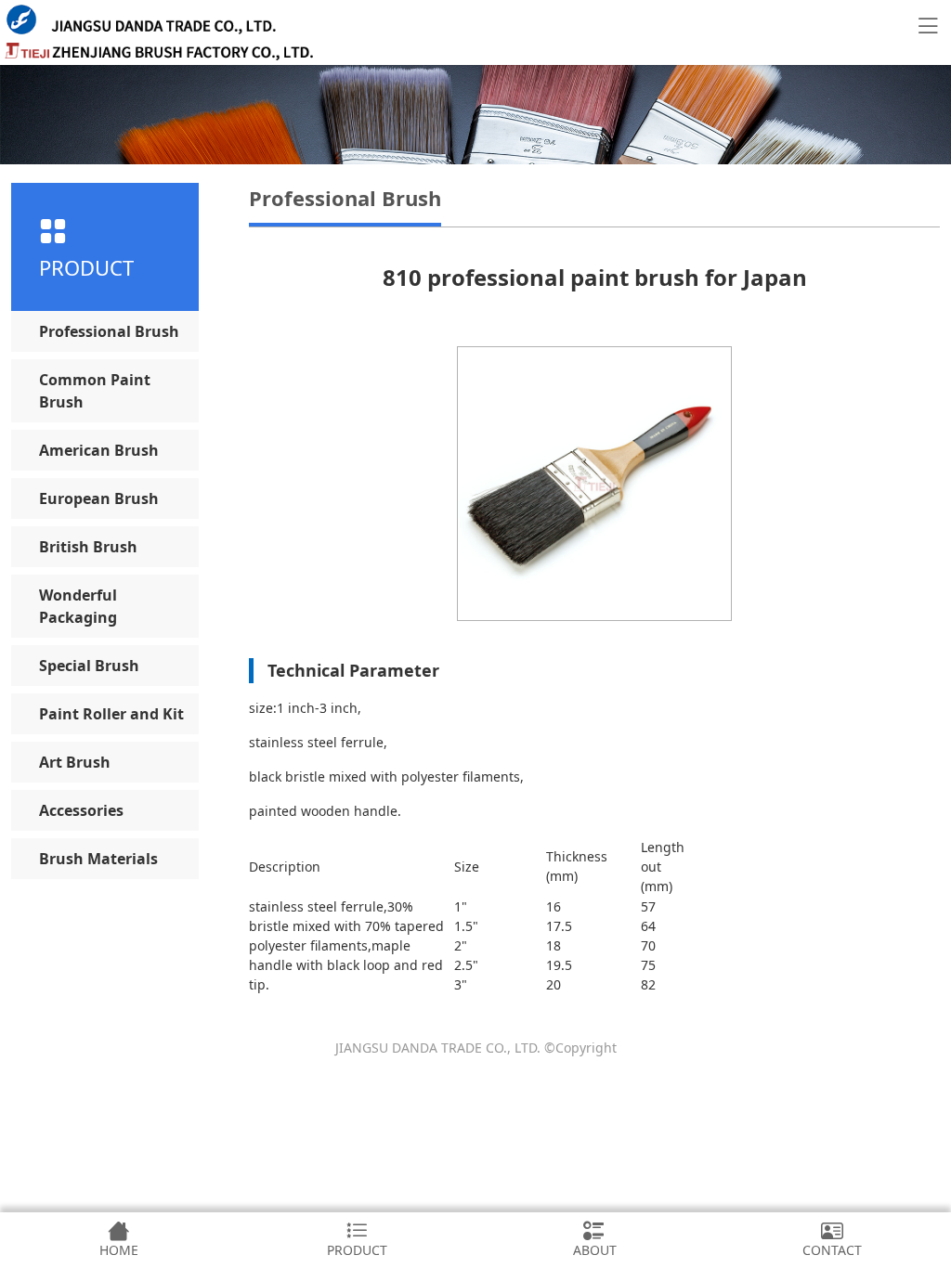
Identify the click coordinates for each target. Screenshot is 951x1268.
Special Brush (89, 665)
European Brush (99, 498)
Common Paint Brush (94, 390)
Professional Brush (109, 331)
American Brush (99, 450)
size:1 (266, 708)
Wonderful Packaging (78, 606)
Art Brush (75, 762)
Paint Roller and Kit (111, 714)
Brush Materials (98, 858)
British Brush (88, 547)
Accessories (81, 810)
